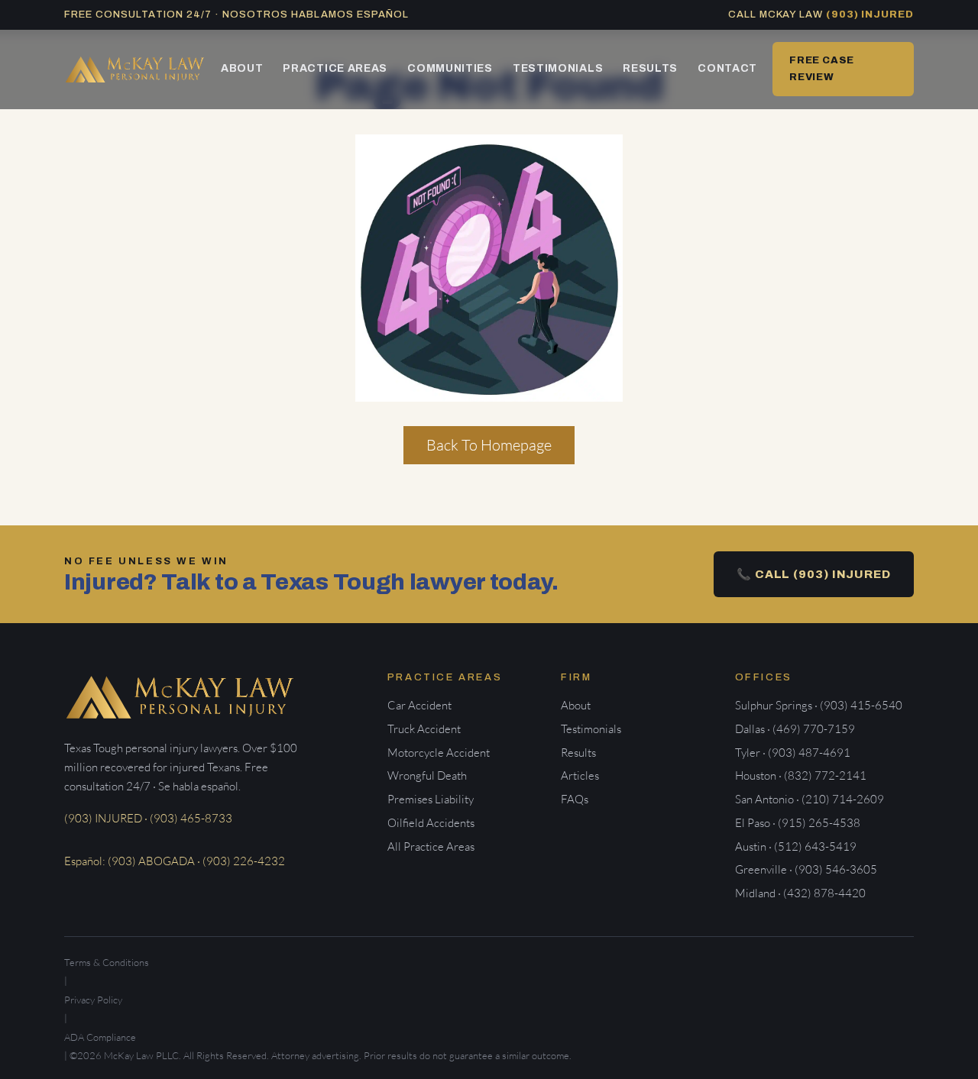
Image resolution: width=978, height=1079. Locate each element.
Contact (727, 68)
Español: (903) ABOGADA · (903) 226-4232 (174, 861)
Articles (580, 775)
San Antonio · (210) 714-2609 (809, 799)
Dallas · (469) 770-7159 (795, 729)
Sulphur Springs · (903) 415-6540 (818, 705)
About (242, 68)
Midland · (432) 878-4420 (800, 893)
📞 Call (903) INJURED (814, 574)
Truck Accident (424, 729)
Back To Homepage (489, 444)
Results (650, 68)
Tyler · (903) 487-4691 (792, 752)
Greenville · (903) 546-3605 (806, 869)
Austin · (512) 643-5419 (796, 846)
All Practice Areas (430, 846)
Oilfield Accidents (430, 823)
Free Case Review (821, 68)
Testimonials (558, 68)
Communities (450, 68)
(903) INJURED (870, 14)
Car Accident (419, 705)
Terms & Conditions (106, 962)
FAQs (574, 799)
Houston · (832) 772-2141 (800, 775)
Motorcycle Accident (438, 752)
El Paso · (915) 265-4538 (797, 823)
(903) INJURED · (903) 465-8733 (148, 818)
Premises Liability (430, 799)
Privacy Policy (93, 999)
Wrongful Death (427, 775)
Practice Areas (335, 68)
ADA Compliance (100, 1037)
